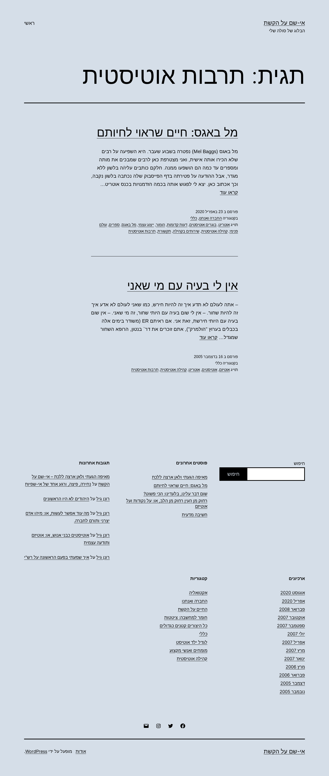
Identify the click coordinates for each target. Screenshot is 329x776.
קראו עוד (229, 192)
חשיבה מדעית (194, 514)
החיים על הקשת (192, 609)
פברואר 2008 (292, 609)
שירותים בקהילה (186, 231)
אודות (81, 751)
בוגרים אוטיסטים (203, 225)
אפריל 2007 (293, 642)
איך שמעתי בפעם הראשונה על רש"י (56, 557)
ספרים (114, 225)
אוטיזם (224, 370)
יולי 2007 (296, 633)
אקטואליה (198, 592)
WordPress (36, 751)
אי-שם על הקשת (284, 22)
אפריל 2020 (293, 601)
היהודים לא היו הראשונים (66, 498)
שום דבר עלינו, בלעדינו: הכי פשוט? (175, 493)
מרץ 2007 (295, 650)
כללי (193, 218)
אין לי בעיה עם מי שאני (182, 285)
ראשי (29, 23)
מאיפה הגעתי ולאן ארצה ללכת (179, 477)
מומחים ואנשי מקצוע (188, 650)
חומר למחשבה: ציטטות (185, 617)
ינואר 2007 (294, 658)
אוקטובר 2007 (291, 617)
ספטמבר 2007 (291, 625)
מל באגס (129, 225)
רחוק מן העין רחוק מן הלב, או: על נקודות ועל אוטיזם (166, 503)
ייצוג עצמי (146, 225)
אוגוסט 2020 (292, 592)
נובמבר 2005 (292, 691)
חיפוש (299, 463)
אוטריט (224, 225)
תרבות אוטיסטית (142, 231)
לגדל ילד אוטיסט (191, 642)
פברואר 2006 (292, 675)
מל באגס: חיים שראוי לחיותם (167, 132)
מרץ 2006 (295, 666)
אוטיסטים (209, 370)
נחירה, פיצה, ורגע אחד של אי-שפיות (58, 484)
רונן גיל (103, 498)
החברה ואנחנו (210, 218)
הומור (160, 225)
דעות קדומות (177, 225)
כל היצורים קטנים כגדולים (183, 625)
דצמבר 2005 (292, 683)
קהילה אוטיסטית (214, 231)
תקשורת (164, 231)
